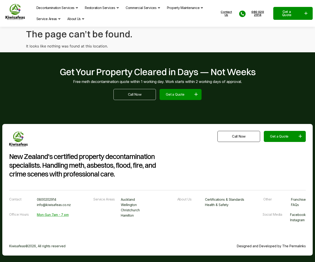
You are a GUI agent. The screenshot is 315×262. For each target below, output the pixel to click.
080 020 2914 (257, 13)
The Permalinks (294, 246)
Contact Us (226, 13)
